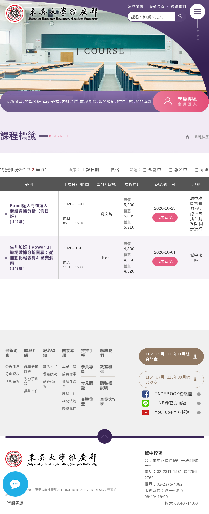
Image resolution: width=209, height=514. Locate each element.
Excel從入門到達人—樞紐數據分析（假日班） (31, 214)
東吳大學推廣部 (51, 13)
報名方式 (50, 367)
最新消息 (14, 101)
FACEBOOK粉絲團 (173, 394)
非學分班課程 (31, 369)
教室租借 (106, 369)
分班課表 (12, 374)
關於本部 (144, 101)
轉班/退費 (49, 384)
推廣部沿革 (69, 384)
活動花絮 (12, 381)
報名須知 (107, 101)
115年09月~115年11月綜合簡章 (168, 356)
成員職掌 (69, 374)
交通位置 (157, 6)
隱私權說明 (106, 385)
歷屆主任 (69, 394)
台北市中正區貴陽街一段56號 (171, 460)
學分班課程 (31, 381)
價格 (115, 170)
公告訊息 (12, 367)
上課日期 (90, 170)
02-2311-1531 (169, 471)
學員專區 (87, 369)
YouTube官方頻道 (172, 412)
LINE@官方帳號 (171, 403)
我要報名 (165, 217)
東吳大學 (106, 401)
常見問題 (135, 6)
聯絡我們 (178, 6)
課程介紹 (88, 101)
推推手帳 (125, 101)
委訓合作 (70, 101)
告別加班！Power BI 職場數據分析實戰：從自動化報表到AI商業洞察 (32, 257)
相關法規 (69, 401)
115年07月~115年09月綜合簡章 (168, 380)
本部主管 (69, 367)
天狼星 (111, 490)
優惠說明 (50, 374)
